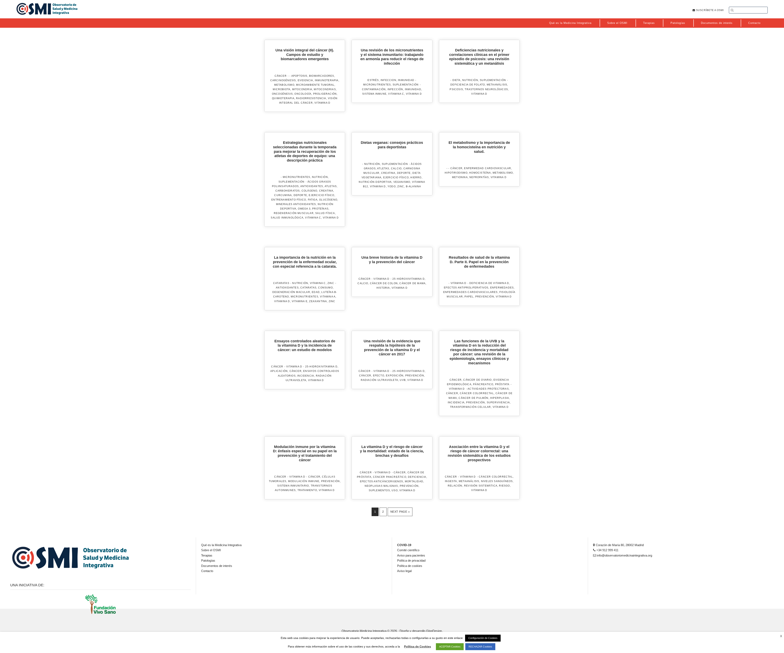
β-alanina (413, 186)
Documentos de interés (216, 566)
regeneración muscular (294, 213)
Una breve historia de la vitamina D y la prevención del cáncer (391, 259)
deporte (300, 195)
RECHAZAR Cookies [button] (480, 646)
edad (316, 292)
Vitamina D (381, 278)
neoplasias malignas (381, 485)
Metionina (460, 177)
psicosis (456, 89)
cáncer (456, 168)
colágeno (309, 190)
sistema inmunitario (293, 485)
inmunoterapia (327, 80)
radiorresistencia (311, 98)
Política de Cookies (417, 646)
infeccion (388, 80)
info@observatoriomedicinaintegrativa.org (624, 555)
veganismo (401, 182)
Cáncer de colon (384, 283)
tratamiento (307, 490)
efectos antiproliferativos (466, 287)
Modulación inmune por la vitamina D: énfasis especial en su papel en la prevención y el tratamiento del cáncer (305, 453)
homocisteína (480, 172)
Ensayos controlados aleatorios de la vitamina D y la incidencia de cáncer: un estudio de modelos (304, 345)
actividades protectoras (488, 388)
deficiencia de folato (467, 84)
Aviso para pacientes (411, 555)
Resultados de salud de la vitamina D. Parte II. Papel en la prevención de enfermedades (479, 261)
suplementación (406, 84)
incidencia (305, 375)
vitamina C (396, 93)
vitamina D (322, 102)
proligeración (325, 93)
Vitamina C (318, 283)
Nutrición (470, 80)
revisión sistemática (480, 485)
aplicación (279, 371)
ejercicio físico (321, 195)
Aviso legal (404, 571)
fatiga (312, 199)
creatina (326, 190)
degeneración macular (291, 292)
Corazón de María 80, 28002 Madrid (619, 545)
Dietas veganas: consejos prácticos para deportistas (392, 145)
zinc (400, 186)
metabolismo (284, 84)
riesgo (504, 485)
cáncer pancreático (389, 477)
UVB (403, 380)
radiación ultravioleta (379, 380)
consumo (325, 287)
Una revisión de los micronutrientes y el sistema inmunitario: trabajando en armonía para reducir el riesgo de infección (392, 56)
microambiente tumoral (315, 84)
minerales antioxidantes (296, 204)
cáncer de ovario (477, 379)
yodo (392, 186)
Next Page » (400, 511)
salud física (325, 213)
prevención (484, 296)
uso (395, 490)
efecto (378, 375)
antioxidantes (311, 186)
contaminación (374, 89)
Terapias (206, 555)
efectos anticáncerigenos (381, 481)
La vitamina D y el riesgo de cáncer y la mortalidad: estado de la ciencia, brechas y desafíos (392, 451)
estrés (373, 80)
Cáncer (281, 75)
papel (468, 296)
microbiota (281, 89)
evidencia (305, 80)
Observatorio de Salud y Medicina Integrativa (47, 9)
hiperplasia (499, 398)
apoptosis (299, 75)
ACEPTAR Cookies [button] (449, 646)
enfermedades (502, 287)
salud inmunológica (287, 217)
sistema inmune (374, 93)
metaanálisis (497, 84)
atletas (331, 186)
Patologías (208, 560)
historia (383, 287)
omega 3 (304, 208)
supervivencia (498, 402)
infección (395, 89)
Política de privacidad (411, 560)
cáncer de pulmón (473, 398)
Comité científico (408, 550)
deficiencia (417, 477)
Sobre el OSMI (211, 550)
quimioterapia (283, 98)
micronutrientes (377, 84)
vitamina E (299, 301)
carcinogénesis (283, 80)
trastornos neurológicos (486, 89)
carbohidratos (287, 190)
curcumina (283, 195)
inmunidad (406, 80)
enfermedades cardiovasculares (470, 292)
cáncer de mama (412, 283)
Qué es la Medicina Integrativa (221, 545)
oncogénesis (282, 93)
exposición (394, 375)
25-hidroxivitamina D (408, 278)
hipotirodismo (456, 172)
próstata (502, 384)
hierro (415, 177)
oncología (302, 93)
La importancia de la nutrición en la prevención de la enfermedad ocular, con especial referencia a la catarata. (305, 261)
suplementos (379, 490)
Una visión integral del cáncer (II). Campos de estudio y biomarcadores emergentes (304, 54)
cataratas (281, 283)
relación (455, 485)
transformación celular (470, 407)
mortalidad (414, 481)
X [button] (781, 636)
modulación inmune (303, 481)
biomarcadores (321, 75)
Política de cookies (409, 566)
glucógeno (328, 199)
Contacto (207, 571)
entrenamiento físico (288, 199)
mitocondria (302, 89)
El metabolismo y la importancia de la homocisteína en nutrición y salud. (479, 147)
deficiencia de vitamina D (489, 283)
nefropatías (479, 177)
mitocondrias (325, 89)
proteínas (320, 208)
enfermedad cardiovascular (487, 168)
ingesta (451, 481)
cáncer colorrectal (477, 393)
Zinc (330, 283)
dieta (456, 80)
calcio (396, 168)
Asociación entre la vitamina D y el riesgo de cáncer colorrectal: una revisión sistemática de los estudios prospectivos (479, 453)
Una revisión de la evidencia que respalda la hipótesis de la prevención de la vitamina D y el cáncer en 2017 (392, 347)
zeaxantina (318, 301)
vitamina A (327, 296)
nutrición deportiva (375, 182)
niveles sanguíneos (497, 481)
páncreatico (483, 384)
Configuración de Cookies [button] (482, 638)
